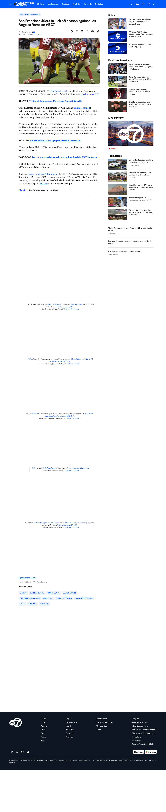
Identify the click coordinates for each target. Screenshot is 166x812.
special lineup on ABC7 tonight (43, 173)
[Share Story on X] (77, 31)
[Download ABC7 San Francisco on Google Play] (151, 752)
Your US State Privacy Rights (58, 760)
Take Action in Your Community (143, 733)
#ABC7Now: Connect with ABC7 (144, 730)
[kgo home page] (15, 722)
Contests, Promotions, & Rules (143, 744)
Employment (136, 740)
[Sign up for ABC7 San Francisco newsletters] (28, 752)
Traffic (43, 730)
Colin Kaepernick (81, 107)
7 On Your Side (101, 726)
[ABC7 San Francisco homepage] (24, 4)
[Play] (130, 133)
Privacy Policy (13, 760)
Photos (43, 737)
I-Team (98, 730)
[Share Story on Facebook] (72, 31)
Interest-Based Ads (84, 760)
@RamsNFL (88, 359)
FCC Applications (111, 760)
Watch (43, 733)
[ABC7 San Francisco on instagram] (22, 752)
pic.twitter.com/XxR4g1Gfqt (67, 525)
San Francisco (53, 4)
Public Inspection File (98, 760)
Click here (43, 183)
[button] (10, 4)
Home (43, 722)
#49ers (49, 304)
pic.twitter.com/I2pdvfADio (64, 306)
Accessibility (136, 737)
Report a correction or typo (27, 578)
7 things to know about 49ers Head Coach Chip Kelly (55, 100)
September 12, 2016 (73, 309)
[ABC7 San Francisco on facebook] (11, 752)
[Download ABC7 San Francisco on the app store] (138, 752)
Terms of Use (73, 760)
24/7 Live (40, 4)
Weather (44, 726)
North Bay (99, 4)
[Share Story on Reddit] (82, 31)
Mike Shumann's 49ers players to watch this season (55, 140)
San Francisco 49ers (60, 90)
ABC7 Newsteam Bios (140, 726)
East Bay (65, 4)
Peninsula (88, 4)
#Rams (57, 304)
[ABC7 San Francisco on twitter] (17, 752)
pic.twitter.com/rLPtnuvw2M (79, 468)
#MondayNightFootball (44, 522)
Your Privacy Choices (25, 760)
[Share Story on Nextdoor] (87, 31)
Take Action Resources (104, 722)
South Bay (76, 4)
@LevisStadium (76, 304)
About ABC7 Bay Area (140, 722)
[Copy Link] (98, 31)
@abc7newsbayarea (49, 468)
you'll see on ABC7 (89, 94)
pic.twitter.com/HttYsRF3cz (65, 416)
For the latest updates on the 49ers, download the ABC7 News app (64, 157)
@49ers (30, 359)
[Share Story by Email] (92, 31)
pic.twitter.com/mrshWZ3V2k (60, 361)
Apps (42, 740)
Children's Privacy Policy (41, 760)
